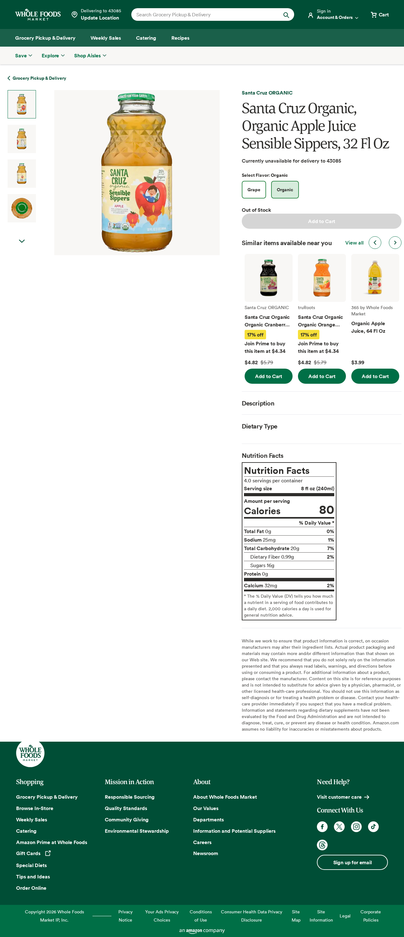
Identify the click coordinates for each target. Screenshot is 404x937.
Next (22, 241)
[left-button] (375, 242)
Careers (202, 842)
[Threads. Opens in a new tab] (322, 845)
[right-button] (395, 242)
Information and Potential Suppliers (234, 830)
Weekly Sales (31, 819)
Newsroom (205, 853)
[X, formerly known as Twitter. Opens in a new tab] (339, 826)
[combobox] (205, 14)
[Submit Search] (286, 14)
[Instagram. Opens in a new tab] (356, 826)
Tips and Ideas (33, 876)
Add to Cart (321, 221)
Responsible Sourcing (130, 796)
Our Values (205, 808)
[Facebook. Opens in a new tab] (322, 826)
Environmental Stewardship (137, 830)
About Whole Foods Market (225, 796)
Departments (208, 819)
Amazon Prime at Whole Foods (51, 842)
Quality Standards (126, 808)
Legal (345, 916)
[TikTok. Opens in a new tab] (373, 826)
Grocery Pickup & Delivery (47, 796)
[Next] (120, 172)
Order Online (31, 887)
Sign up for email (352, 862)
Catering (26, 830)
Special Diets (31, 865)
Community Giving (127, 819)
